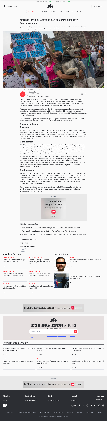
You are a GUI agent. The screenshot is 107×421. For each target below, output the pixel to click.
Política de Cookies (90, 412)
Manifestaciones (8, 257)
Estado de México (30, 396)
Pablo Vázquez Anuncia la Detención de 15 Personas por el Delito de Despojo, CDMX (19, 349)
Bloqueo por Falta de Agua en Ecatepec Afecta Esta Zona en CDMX (14, 261)
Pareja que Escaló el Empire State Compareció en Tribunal (51, 349)
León (71, 273)
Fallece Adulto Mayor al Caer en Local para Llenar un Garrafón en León (85, 277)
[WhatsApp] (99, 406)
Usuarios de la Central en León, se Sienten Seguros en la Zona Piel (88, 362)
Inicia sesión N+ (98, 6)
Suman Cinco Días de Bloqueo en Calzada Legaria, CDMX (41, 287)
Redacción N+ (32, 91)
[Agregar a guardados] (82, 94)
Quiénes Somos (99, 396)
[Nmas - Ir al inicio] (50, 6)
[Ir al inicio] (6, 405)
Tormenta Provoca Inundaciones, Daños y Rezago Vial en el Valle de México (49, 231)
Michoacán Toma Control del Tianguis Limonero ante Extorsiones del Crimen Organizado (54, 234)
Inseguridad (76, 358)
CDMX (61, 11)
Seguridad (74, 396)
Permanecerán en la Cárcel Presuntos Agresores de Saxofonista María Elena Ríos (51, 228)
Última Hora (6, 396)
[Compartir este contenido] (85, 94)
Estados (53, 11)
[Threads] (103, 406)
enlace (67, 189)
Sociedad (44, 11)
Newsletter (98, 399)
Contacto (100, 412)
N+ (54, 109)
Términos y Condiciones (45, 412)
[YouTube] (95, 406)
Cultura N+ (79, 412)
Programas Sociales (54, 400)
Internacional (69, 11)
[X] (83, 406)
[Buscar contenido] (4, 6)
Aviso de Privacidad (62, 336)
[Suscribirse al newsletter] (75, 331)
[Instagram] (87, 406)
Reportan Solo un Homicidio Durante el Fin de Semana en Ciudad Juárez (88, 349)
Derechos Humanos (35, 257)
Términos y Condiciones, (52, 336)
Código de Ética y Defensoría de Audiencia (27, 412)
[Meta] (79, 406)
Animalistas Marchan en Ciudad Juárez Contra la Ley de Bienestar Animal (40, 275)
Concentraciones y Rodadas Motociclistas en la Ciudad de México (14, 287)
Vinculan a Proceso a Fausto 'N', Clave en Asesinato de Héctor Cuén (85, 261)
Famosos (73, 400)
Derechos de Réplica (9, 412)
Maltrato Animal (8, 271)
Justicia (72, 257)
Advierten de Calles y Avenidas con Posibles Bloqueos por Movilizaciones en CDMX (40, 262)
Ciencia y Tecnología (31, 400)
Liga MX (5, 400)
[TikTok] (91, 406)
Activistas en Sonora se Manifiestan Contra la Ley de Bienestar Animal (13, 275)
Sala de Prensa (70, 412)
